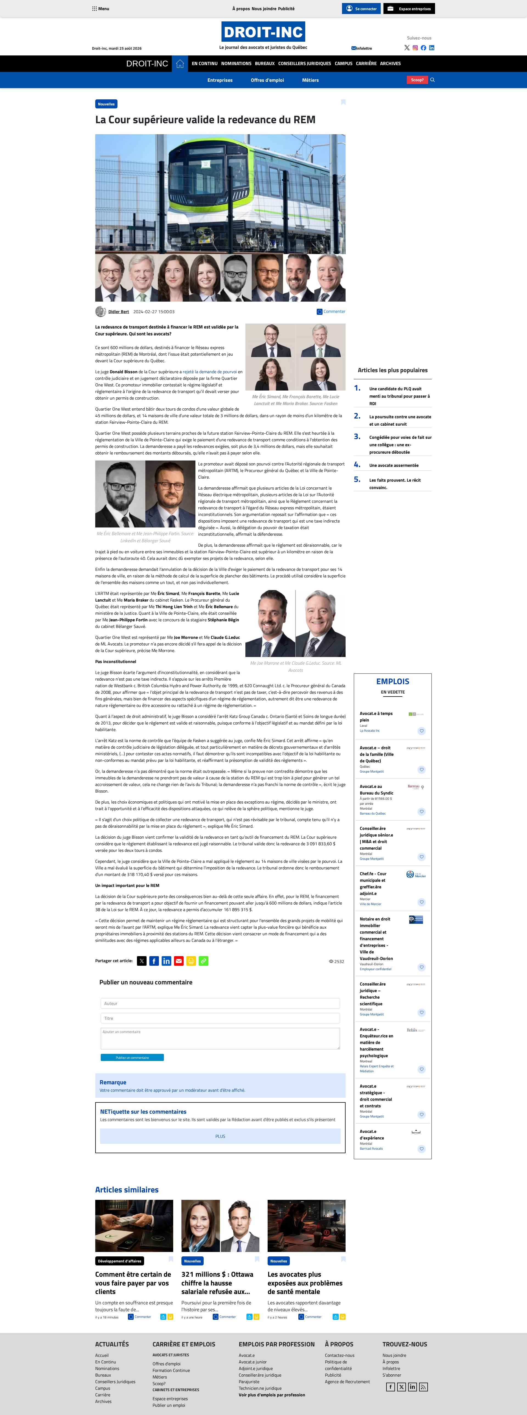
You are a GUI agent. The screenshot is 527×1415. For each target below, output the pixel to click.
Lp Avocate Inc (370, 730)
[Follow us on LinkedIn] (431, 47)
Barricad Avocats (371, 1148)
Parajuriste (249, 1381)
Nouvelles (106, 104)
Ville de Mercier (370, 903)
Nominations (236, 63)
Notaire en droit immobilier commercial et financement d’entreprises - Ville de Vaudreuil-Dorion (376, 939)
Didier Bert (118, 311)
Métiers (310, 80)
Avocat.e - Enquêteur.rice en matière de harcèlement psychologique (376, 1042)
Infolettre (364, 48)
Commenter (143, 1316)
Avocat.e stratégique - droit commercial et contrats (376, 1096)
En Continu (205, 63)
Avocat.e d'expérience (372, 1134)
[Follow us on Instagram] (415, 47)
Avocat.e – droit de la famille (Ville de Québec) (377, 754)
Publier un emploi (169, 1405)
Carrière (366, 63)
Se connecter (366, 9)
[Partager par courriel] (179, 961)
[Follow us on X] (407, 47)
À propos (241, 8)
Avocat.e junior (253, 1361)
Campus (343, 63)
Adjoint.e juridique (256, 1368)
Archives (390, 63)
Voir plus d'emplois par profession (272, 1394)
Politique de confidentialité (338, 1365)
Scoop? (417, 80)
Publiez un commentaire (132, 1057)
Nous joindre (264, 8)
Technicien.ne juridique (260, 1388)
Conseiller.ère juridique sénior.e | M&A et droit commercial (376, 838)
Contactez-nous (339, 1355)
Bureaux (265, 63)
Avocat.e (247, 1355)
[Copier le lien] (203, 961)
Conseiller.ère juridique (260, 1375)
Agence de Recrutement (347, 1381)
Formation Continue (171, 1370)
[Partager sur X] (142, 961)
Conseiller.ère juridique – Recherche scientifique (373, 994)
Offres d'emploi (267, 80)
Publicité (286, 8)
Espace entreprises (415, 9)
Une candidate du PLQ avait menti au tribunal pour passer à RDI (399, 396)
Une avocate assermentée (394, 465)
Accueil (102, 1355)
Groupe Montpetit (372, 771)
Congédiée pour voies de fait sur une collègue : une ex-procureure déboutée (400, 444)
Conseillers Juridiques (304, 63)
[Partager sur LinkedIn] (166, 961)
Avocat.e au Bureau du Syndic (376, 789)
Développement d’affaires (119, 1261)
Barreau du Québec (373, 813)
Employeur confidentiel (375, 969)
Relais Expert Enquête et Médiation (377, 1068)
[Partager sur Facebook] (154, 961)
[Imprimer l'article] (169, 1316)
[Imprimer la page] (191, 961)
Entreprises (220, 80)
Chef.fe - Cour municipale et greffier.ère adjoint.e (373, 883)
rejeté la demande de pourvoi (210, 371)
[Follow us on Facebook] (423, 47)
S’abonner (392, 1375)
